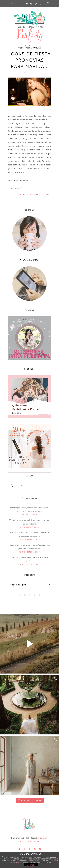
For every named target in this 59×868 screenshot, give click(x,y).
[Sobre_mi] (29, 250)
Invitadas (25, 46)
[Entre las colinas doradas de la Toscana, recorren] (29, 644)
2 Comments (44, 194)
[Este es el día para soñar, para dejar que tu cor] (29, 704)
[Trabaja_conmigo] (29, 300)
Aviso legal (42, 838)
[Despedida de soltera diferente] (29, 417)
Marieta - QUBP (15, 188)
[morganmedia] (29, 830)
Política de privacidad (29, 841)
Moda (37, 46)
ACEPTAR (31, 865)
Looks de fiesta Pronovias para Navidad (29, 60)
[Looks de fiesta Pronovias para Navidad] (29, 91)
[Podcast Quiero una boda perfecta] (29, 359)
